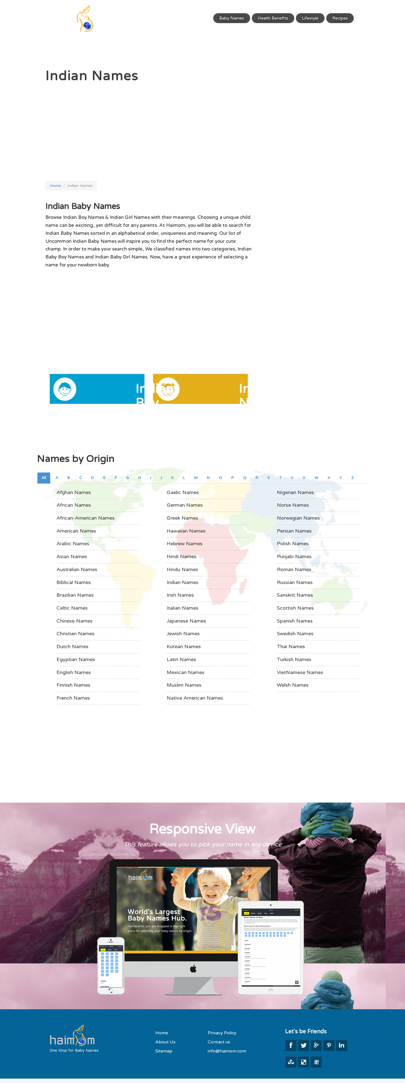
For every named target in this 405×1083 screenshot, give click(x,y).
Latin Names (181, 659)
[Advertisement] (148, 128)
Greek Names (182, 518)
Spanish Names (295, 621)
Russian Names (295, 582)
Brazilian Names (75, 595)
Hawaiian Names (186, 531)
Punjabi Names (294, 556)
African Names (73, 505)
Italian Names (182, 608)
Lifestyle (310, 18)
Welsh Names (293, 685)
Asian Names (71, 556)
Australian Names (76, 569)
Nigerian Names (295, 492)
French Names (73, 698)
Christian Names (75, 634)
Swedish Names (295, 634)
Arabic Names (72, 544)
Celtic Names (72, 608)
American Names (76, 531)
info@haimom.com (227, 1051)
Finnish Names (73, 685)
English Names (73, 672)
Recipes (340, 18)
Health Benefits (273, 18)
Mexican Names (185, 672)
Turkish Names (294, 659)
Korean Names (184, 646)
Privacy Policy (222, 1033)
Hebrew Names (184, 544)
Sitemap (163, 1051)
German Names (185, 505)
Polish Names (293, 544)
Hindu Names (182, 569)
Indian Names (182, 582)
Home (55, 185)
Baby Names (231, 18)
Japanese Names (186, 621)
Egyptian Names (75, 659)
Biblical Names (73, 582)
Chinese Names (74, 621)
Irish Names (180, 595)
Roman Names (294, 569)
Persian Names (294, 531)
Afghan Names (73, 492)
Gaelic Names (183, 492)
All (44, 478)
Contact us (219, 1042)
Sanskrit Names (295, 595)
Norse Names (293, 505)
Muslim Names (184, 685)
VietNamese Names (300, 672)
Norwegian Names (298, 518)
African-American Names (85, 518)
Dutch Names (72, 646)
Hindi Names (181, 556)
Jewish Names (183, 634)
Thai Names (291, 646)
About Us (165, 1042)
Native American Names (195, 698)
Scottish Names (295, 608)
